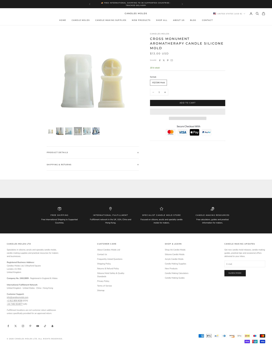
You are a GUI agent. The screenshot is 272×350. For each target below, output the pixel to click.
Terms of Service (104, 285)
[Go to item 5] (87, 131)
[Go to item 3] (69, 131)
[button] (187, 112)
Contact (207, 20)
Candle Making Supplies (110, 20)
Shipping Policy (104, 263)
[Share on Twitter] (164, 60)
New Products (141, 20)
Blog (193, 20)
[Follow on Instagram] (23, 326)
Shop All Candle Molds (175, 249)
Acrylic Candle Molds (174, 259)
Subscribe (235, 273)
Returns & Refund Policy (108, 268)
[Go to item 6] (96, 131)
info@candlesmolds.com (17, 297)
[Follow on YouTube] (37, 326)
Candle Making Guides (175, 278)
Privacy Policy (103, 281)
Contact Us (102, 254)
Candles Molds (159, 34)
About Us (178, 20)
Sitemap (100, 290)
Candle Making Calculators (176, 273)
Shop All (161, 20)
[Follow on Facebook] (8, 326)
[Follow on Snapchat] (52, 326)
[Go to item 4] (78, 131)
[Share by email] (172, 60)
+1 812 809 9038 (14, 300)
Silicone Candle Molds (174, 254)
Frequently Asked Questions (109, 259)
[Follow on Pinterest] (30, 326)
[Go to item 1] (51, 131)
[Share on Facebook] (160, 60)
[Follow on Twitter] (15, 326)
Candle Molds (81, 20)
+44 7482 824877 (15, 304)
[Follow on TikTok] (45, 326)
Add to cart (188, 103)
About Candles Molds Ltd (108, 249)
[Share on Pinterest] (168, 60)
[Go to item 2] (60, 131)
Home (62, 20)
